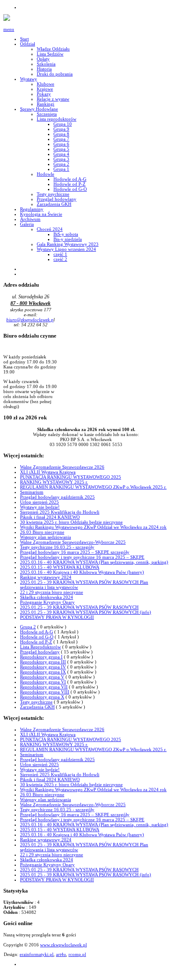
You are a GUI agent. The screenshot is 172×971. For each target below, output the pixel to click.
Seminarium (31, 491)
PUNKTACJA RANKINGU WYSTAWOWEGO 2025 (70, 476)
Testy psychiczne (36, 701)
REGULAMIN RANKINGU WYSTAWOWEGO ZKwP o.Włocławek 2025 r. (93, 486)
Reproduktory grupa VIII (44, 691)
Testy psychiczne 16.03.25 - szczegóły (57, 547)
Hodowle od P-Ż (36, 641)
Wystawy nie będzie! (40, 506)
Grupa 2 (28, 626)
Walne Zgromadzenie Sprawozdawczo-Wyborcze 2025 (73, 542)
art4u (61, 954)
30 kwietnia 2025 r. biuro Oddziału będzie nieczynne (71, 522)
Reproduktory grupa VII (44, 686)
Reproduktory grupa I (41, 656)
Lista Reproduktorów (40, 646)
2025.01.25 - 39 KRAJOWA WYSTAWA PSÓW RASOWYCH (79, 607)
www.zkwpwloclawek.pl (63, 944)
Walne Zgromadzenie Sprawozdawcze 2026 (62, 466)
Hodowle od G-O (36, 636)
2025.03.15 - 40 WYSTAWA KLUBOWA (59, 567)
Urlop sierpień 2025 (39, 501)
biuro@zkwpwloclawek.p (29, 319)
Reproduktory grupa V (42, 676)
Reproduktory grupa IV (43, 666)
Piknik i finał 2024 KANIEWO (50, 517)
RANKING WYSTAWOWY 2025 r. (54, 481)
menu (8, 29)
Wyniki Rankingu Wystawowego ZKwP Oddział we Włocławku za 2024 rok (93, 527)
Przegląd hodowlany (40, 651)
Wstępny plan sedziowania (45, 537)
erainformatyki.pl (36, 954)
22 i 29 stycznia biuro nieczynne (51, 592)
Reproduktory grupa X (42, 696)
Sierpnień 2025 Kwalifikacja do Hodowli (59, 512)
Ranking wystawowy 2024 (45, 577)
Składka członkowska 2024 (46, 597)
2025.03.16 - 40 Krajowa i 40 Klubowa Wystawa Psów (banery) (82, 572)
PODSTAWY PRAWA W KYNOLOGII (57, 617)
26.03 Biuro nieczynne (42, 532)
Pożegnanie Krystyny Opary (47, 602)
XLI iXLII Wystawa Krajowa (48, 471)
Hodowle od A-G (36, 631)
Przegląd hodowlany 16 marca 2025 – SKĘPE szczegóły (74, 552)
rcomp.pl (77, 954)
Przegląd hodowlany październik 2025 (57, 496)
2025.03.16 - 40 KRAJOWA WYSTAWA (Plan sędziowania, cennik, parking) (94, 562)
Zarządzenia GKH (37, 706)
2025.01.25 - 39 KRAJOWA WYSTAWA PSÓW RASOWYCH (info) (85, 612)
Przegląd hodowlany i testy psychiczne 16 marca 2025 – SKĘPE (82, 557)
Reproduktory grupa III (43, 661)
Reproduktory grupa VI (43, 681)
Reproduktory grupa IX (43, 671)
